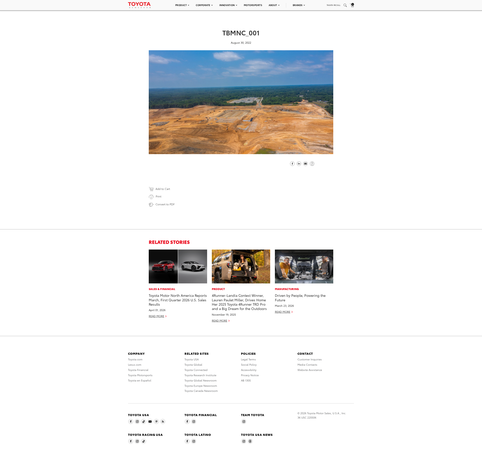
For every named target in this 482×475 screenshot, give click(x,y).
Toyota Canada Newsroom (201, 391)
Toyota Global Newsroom (201, 380)
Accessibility (248, 370)
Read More (156, 316)
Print (158, 196)
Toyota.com (135, 359)
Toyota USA (192, 359)
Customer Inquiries (309, 359)
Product (181, 5)
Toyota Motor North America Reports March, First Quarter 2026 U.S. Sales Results (178, 299)
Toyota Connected (196, 370)
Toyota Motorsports (140, 375)
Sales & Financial (162, 289)
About (273, 5)
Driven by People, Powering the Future (300, 297)
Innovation (227, 5)
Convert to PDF (165, 204)
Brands (298, 5)
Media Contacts (307, 364)
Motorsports (253, 5)
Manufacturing (287, 289)
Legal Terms (248, 359)
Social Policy (249, 364)
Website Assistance (309, 370)
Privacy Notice (250, 375)
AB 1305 (246, 380)
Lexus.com (134, 364)
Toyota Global (193, 364)
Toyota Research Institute (200, 375)
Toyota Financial (138, 370)
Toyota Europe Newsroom (201, 385)
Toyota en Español (139, 380)
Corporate (203, 5)
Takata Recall (333, 5)
